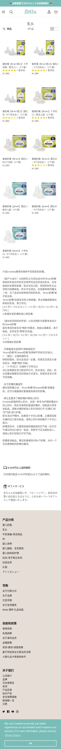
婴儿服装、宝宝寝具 (13, 548)
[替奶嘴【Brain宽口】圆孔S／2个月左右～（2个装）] (45, 47)
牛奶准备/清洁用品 (12, 534)
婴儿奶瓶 (7, 524)
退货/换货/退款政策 (13, 647)
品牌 (5, 679)
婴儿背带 (7, 543)
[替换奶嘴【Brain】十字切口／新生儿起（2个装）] (45, 94)
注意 (5, 703)
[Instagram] (17, 711)
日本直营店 (8, 682)
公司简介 (7, 675)
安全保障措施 (10, 696)
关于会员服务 (10, 604)
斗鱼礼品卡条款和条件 (14, 656)
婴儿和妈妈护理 (11, 553)
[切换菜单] (5, 11)
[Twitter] (4, 711)
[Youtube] (13, 711)
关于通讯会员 (10, 637)
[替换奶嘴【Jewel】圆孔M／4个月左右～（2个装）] (45, 189)
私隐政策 (7, 633)
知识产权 (7, 693)
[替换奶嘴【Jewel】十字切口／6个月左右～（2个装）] (16, 234)
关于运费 (7, 595)
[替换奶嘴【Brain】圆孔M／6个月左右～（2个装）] (45, 142)
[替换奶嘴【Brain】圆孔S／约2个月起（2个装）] (16, 142)
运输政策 (7, 642)
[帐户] (49, 11)
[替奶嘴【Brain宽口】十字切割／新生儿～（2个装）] (16, 47)
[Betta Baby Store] (30, 12)
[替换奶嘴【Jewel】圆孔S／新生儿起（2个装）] (16, 189)
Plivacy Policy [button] (13, 735)
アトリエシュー (11, 571)
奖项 (5, 686)
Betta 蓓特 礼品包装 (13, 609)
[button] (10, 70)
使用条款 (7, 628)
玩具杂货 (7, 562)
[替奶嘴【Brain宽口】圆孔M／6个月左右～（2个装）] (16, 94)
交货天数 (7, 600)
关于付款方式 (10, 590)
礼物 (5, 567)
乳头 (5, 529)
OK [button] (30, 743)
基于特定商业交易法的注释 (17, 651)
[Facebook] (8, 711)
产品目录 (7, 689)
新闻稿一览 (8, 700)
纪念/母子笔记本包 (12, 557)
